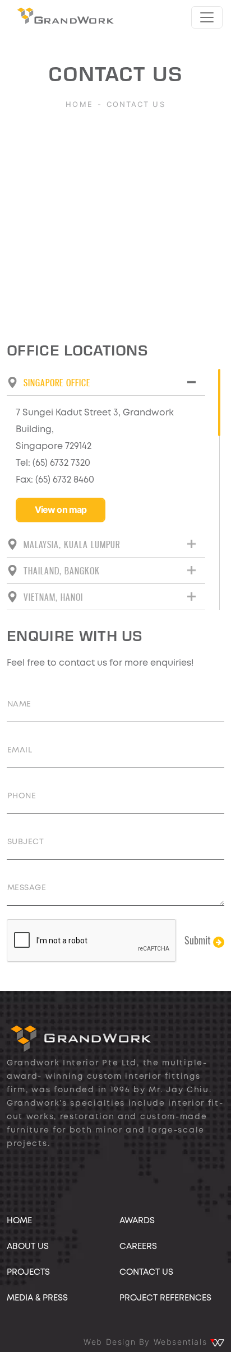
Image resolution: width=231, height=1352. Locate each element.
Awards (137, 1221)
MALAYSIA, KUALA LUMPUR (72, 544)
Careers (138, 1247)
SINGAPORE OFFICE (57, 382)
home (19, 1221)
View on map (61, 509)
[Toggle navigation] (207, 17)
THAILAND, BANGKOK (62, 570)
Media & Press (37, 1298)
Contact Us (146, 1272)
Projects (28, 1272)
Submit (198, 940)
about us (28, 1247)
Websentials (182, 1341)
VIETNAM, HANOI (53, 597)
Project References (165, 1298)
